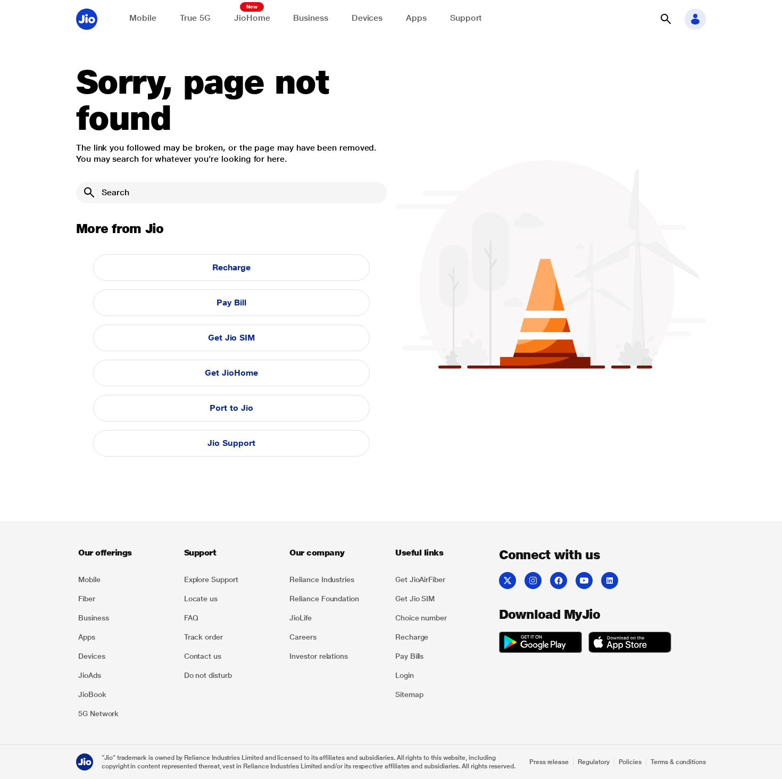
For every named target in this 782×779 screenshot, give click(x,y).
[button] (665, 19)
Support (466, 18)
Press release (549, 762)
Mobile (142, 18)
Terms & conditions (678, 762)
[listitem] (124, 579)
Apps (416, 18)
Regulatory (593, 762)
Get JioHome (231, 373)
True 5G (195, 18)
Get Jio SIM (231, 338)
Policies (630, 762)
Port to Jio (231, 408)
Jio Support (231, 443)
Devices (367, 18)
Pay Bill (231, 302)
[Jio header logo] (86, 19)
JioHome (252, 18)
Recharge (231, 267)
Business (310, 18)
